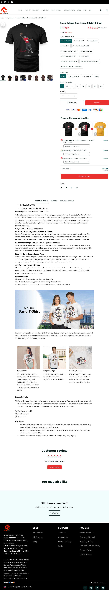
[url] (26, 587)
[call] (16, 548)
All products (10, 18)
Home (2, 18)
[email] (15, 545)
